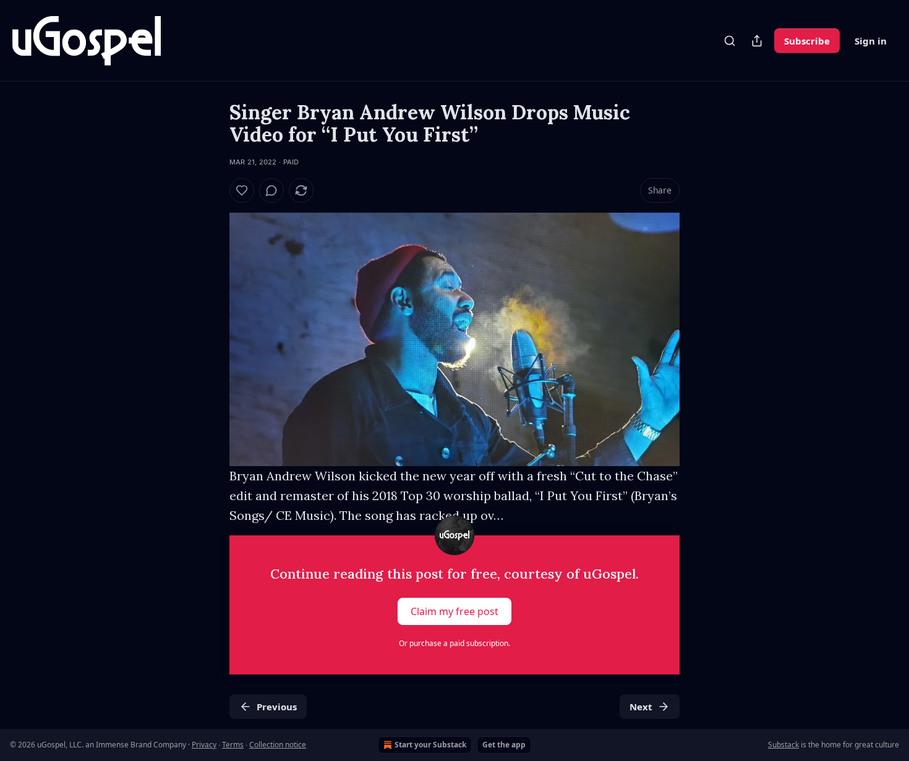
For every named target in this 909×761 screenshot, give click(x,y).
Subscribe (807, 41)
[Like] (241, 190)
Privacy (204, 744)
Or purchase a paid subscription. (454, 643)
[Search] (729, 40)
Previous (277, 706)
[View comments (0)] (271, 190)
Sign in (871, 41)
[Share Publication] (757, 40)
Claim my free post (454, 611)
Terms (233, 744)
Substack (783, 744)
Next (640, 706)
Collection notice (277, 744)
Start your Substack (430, 744)
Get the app (504, 744)
